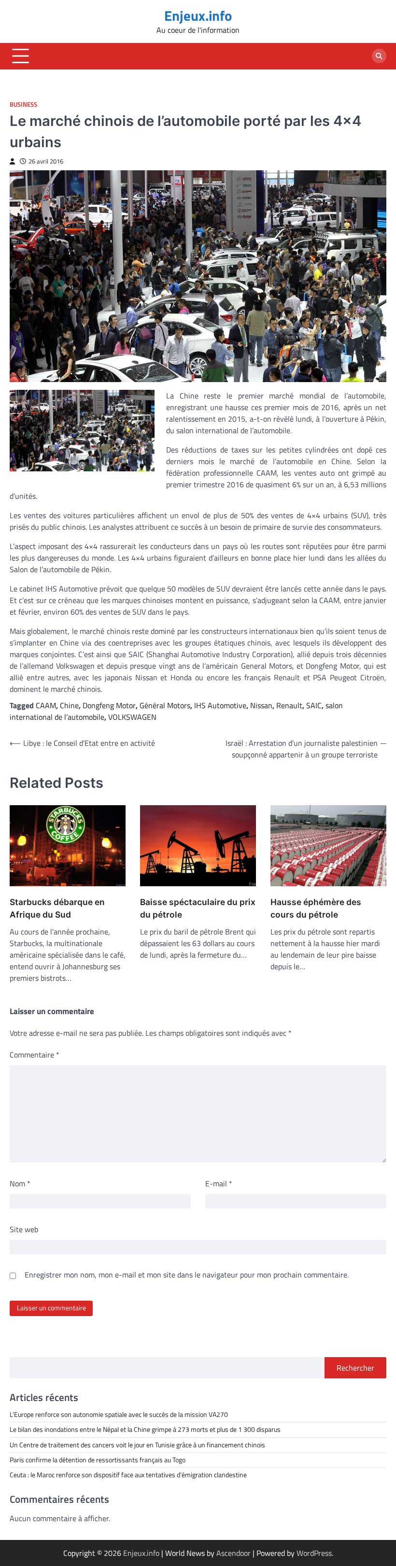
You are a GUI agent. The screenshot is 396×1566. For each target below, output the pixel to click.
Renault (289, 705)
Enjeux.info (198, 15)
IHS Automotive (220, 705)
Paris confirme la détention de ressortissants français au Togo (97, 1460)
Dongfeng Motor (109, 705)
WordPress (314, 1553)
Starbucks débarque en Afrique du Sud (57, 908)
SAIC (314, 705)
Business (23, 104)
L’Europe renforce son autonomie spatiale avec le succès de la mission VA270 (119, 1414)
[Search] (379, 56)
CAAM (46, 705)
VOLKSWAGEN (132, 717)
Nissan (261, 705)
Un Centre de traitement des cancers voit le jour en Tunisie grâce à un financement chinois (137, 1445)
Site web (24, 1229)
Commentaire (34, 1054)
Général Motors (165, 705)
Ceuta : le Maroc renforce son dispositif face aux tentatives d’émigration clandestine (128, 1475)
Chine (69, 705)
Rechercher (355, 1368)
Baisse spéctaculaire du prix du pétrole (197, 908)
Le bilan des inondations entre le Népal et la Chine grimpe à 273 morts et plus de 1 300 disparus (145, 1429)
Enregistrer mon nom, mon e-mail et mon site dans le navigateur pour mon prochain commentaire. (187, 1274)
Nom (20, 1183)
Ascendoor (233, 1553)
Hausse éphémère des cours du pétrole (315, 908)
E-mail (218, 1183)
